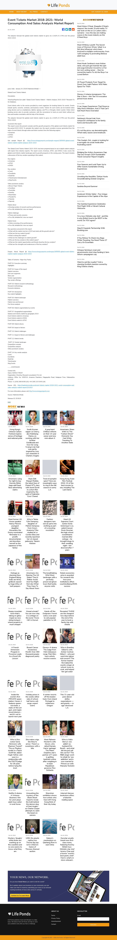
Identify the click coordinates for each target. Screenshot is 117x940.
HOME (11, 12)
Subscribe (93, 925)
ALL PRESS (34, 12)
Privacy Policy (55, 918)
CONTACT (44, 12)
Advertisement (56, 921)
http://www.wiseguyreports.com (39, 391)
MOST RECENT (21, 12)
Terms (53, 915)
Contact (53, 924)
